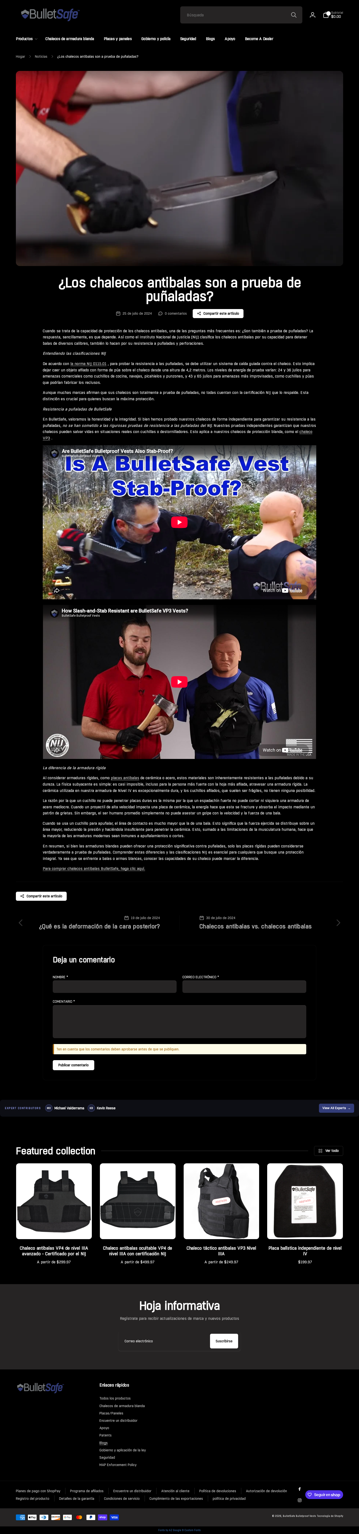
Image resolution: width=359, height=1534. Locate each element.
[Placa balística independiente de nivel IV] (305, 1230)
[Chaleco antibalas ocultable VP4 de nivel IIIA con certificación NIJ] (138, 1230)
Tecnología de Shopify (330, 1516)
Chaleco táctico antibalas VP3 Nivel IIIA (221, 1250)
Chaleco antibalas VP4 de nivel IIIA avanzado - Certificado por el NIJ (54, 1250)
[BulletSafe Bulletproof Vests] (40, 1392)
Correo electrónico (200, 977)
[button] (333, 15)
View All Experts (336, 1108)
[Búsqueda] (294, 15)
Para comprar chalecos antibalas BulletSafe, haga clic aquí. (94, 868)
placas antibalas (125, 778)
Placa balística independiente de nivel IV (305, 1250)
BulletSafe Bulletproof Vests (299, 1516)
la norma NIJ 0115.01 (88, 363)
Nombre (60, 977)
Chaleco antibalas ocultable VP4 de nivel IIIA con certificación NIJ (137, 1250)
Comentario (64, 1001)
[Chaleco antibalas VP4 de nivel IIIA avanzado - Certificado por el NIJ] (54, 1230)
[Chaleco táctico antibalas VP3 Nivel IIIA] (221, 1230)
